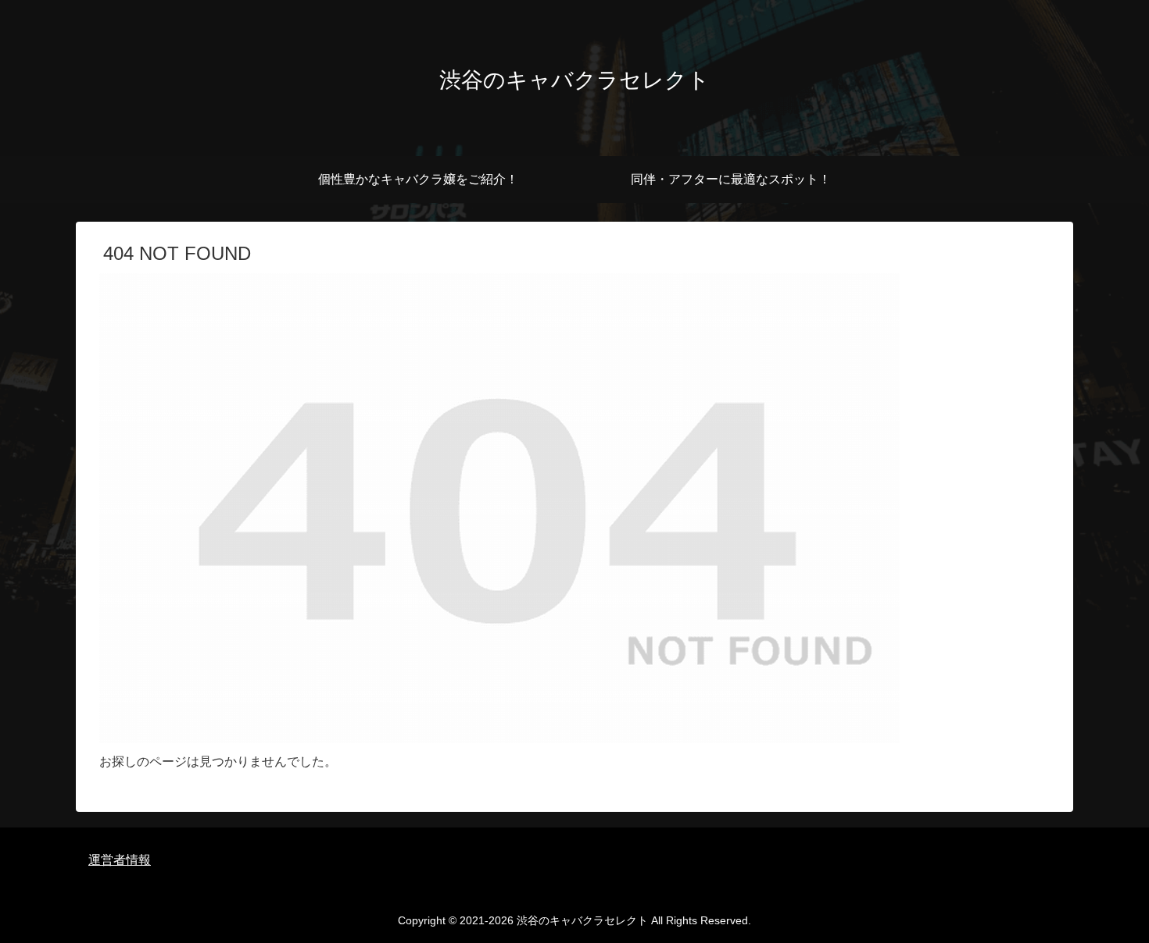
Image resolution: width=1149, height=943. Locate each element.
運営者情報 (119, 859)
